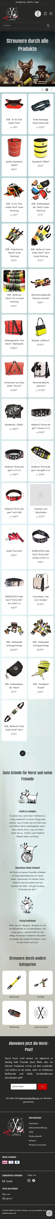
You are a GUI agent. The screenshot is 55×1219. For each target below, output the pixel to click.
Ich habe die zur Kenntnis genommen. (29, 1100)
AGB (31, 1132)
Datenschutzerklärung (29, 1098)
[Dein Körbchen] (45, 14)
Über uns (6, 1194)
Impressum (33, 1123)
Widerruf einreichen (37, 1145)
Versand (32, 1141)
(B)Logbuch (7, 1199)
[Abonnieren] (42, 1087)
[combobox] (27, 26)
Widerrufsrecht (35, 1136)
